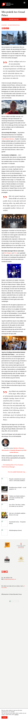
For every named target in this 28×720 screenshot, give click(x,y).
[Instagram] (5, 572)
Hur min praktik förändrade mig (16, 472)
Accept (4, 717)
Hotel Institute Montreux (8, 139)
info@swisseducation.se (10, 579)
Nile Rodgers (8, 253)
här (11, 460)
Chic (15, 253)
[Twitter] (4, 28)
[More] (8, 28)
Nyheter (4, 25)
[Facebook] (2, 28)
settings (16, 714)
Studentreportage (14, 25)
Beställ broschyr (14, 19)
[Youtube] (7, 572)
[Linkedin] (6, 28)
